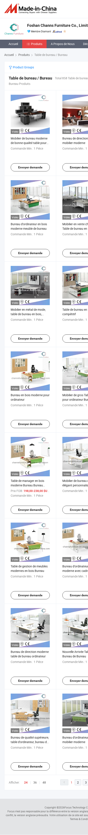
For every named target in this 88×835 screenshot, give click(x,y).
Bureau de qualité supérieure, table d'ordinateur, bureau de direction (30, 741)
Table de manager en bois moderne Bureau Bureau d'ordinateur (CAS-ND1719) (29, 485)
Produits (36, 44)
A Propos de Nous (63, 44)
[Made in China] (31, 8)
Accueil (13, 44)
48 (44, 782)
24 (26, 782)
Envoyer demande (30, 167)
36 (35, 782)
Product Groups (23, 67)
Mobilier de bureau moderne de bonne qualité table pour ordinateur (29, 142)
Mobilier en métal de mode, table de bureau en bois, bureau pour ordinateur (28, 314)
